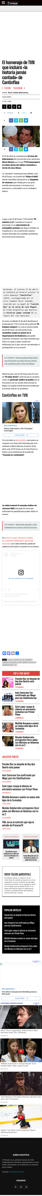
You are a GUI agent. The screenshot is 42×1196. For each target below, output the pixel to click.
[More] (31, 113)
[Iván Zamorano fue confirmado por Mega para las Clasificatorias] (7, 696)
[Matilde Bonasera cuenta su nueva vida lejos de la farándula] (7, 727)
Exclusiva (19, 732)
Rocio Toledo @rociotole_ (18, 93)
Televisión (19, 687)
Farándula (19, 718)
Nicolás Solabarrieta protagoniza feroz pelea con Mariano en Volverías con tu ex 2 (27, 741)
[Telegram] (19, 107)
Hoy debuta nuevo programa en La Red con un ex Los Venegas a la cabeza (11, 854)
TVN (15, 665)
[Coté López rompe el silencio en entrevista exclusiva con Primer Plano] (7, 710)
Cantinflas (17, 659)
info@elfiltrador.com (16, 1172)
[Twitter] (9, 107)
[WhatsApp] (14, 107)
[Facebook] (4, 107)
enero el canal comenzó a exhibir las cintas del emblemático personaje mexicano (17, 541)
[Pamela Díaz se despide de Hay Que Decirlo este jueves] (7, 683)
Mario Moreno (23, 662)
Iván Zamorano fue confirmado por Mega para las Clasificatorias (26, 695)
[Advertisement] (21, 33)
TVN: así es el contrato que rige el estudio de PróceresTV (18, 824)
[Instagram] (21, 1187)
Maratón (14, 662)
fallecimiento (27, 659)
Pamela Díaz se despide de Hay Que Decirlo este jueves (27, 681)
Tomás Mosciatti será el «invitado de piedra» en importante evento (30, 858)
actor (10, 659)
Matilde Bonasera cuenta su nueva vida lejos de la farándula (27, 726)
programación (7, 665)
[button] (4, 2)
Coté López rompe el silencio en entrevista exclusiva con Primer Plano (25, 710)
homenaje (6, 662)
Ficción (7, 88)
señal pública (21, 440)
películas (32, 662)
